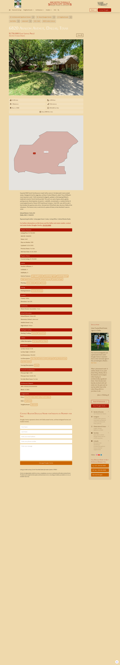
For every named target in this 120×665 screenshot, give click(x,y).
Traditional (28, 401)
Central (34, 333)
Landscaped (50, 358)
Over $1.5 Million (30, 397)
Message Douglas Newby (46, 463)
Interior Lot (42, 358)
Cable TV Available (37, 276)
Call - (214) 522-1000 (100, 465)
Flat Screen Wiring (63, 276)
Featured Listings (16, 10)
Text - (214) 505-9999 (100, 470)
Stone (38, 283)
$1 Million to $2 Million (43, 397)
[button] (46, 152)
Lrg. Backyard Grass (61, 358)
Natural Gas (41, 333)
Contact (103, 10)
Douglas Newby (95, 324)
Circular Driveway (37, 291)
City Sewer (36, 341)
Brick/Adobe (31, 283)
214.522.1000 (47, 225)
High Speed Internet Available (29, 279)
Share (79, 35)
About (92, 10)
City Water (44, 341)
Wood (43, 283)
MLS (55, 10)
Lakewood (34, 404)
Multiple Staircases (45, 279)
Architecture (38, 10)
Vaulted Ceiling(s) (57, 279)
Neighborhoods (27, 10)
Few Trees (34, 358)
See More (93, 363)
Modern (48, 10)
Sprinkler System (26, 361)
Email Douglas (98, 474)
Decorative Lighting (50, 276)
